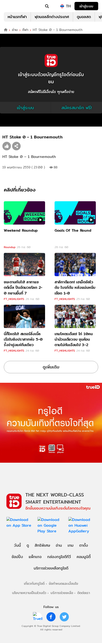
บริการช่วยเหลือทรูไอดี (51, 568)
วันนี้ (17, 545)
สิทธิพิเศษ (42, 545)
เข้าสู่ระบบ (86, 6)
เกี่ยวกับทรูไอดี (34, 583)
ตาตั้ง (83, 545)
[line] (37, 617)
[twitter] (64, 617)
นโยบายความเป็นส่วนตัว (29, 592)
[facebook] (51, 617)
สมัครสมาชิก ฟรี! (76, 107)
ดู (28, 545)
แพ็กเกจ (35, 557)
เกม (71, 545)
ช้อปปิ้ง (17, 557)
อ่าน (15, 30)
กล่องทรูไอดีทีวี (59, 557)
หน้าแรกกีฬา (17, 17)
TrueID (13, 6)
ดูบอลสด (84, 17)
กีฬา (25, 30)
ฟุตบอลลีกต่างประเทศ (52, 17)
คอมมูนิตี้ (84, 557)
